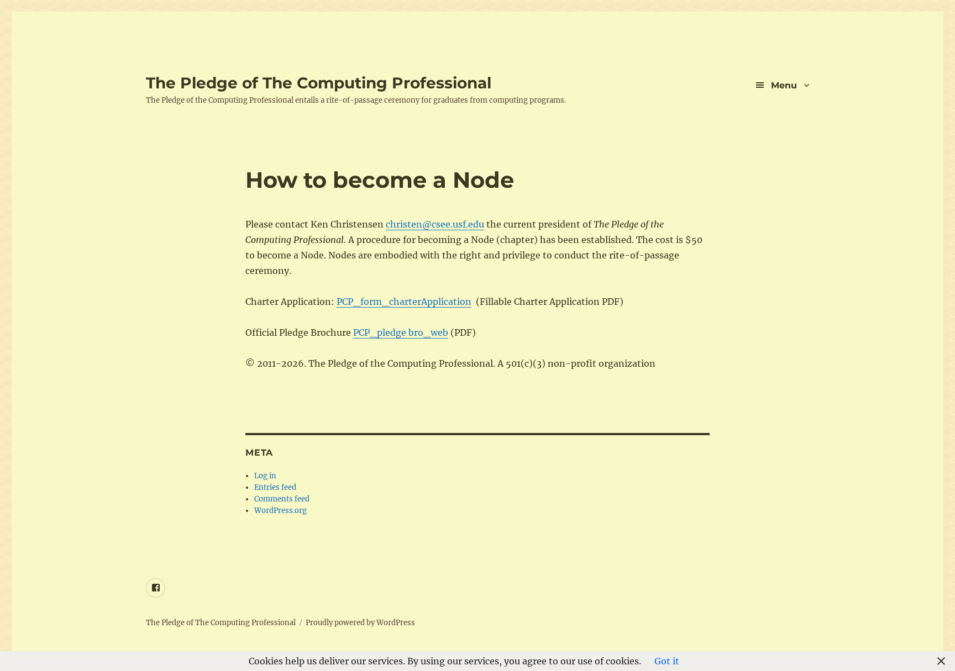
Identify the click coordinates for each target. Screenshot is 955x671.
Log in (265, 475)
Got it (666, 661)
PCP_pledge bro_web (400, 332)
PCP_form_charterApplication (404, 301)
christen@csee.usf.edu (435, 224)
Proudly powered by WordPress (360, 622)
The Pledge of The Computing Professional (318, 82)
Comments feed (281, 499)
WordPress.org (280, 510)
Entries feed (275, 487)
